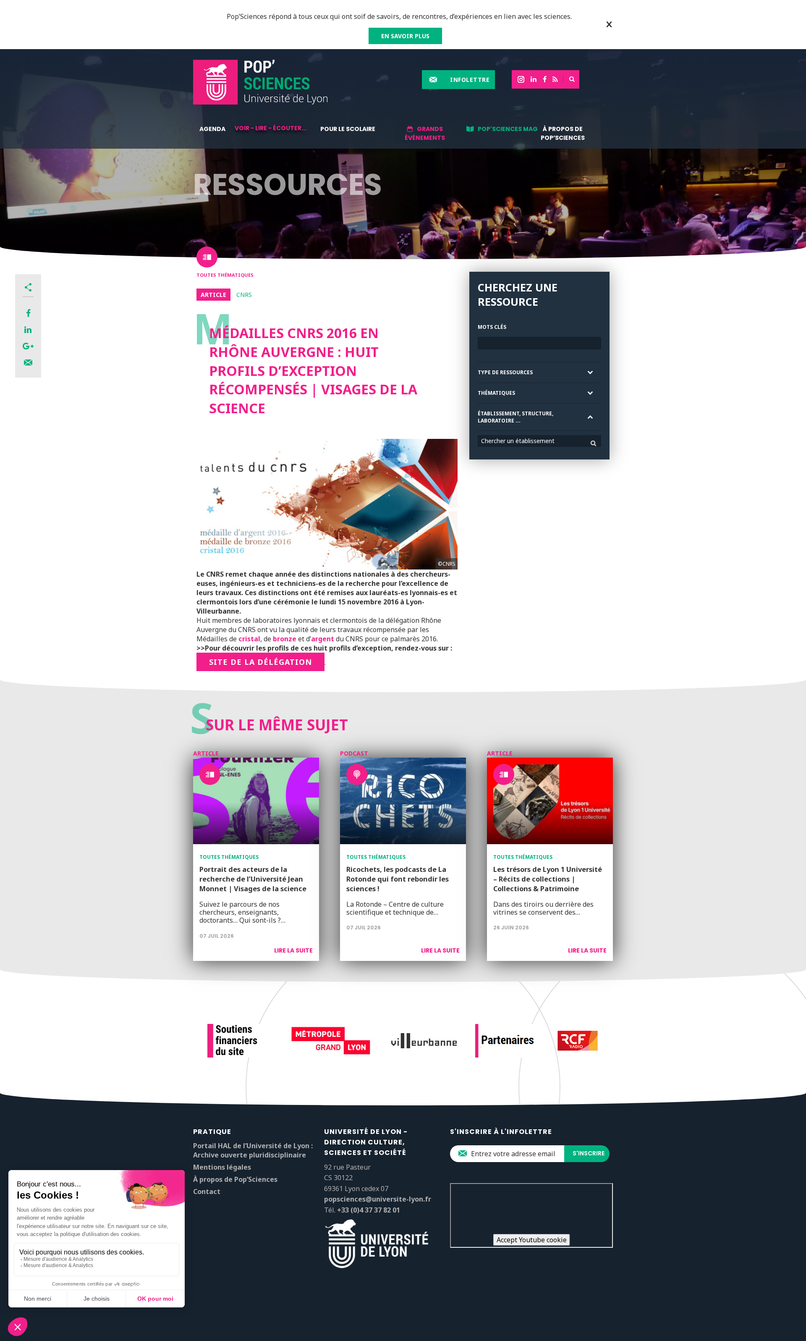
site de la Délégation (260, 662)
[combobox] (539, 441)
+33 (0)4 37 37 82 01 (368, 1210)
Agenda (212, 129)
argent (322, 638)
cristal (249, 638)
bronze (284, 638)
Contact (206, 1191)
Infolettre (469, 80)
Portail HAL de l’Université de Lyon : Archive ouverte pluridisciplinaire (253, 1150)
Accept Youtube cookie (532, 1239)
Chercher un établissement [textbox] (518, 441)
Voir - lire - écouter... (270, 128)
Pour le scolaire (347, 129)
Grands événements (425, 133)
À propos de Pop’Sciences (563, 133)
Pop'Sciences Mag (508, 129)
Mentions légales (222, 1167)
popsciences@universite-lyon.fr (377, 1199)
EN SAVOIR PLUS (405, 36)
